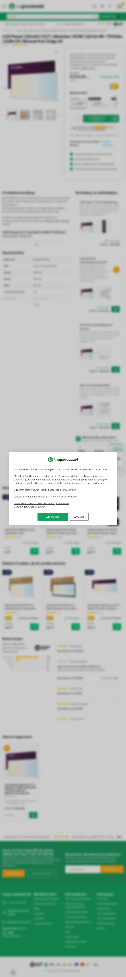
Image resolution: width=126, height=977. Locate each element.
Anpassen (79, 517)
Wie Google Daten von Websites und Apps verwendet (41, 503)
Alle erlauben (52, 517)
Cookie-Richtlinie (68, 496)
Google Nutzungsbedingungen (29, 507)
